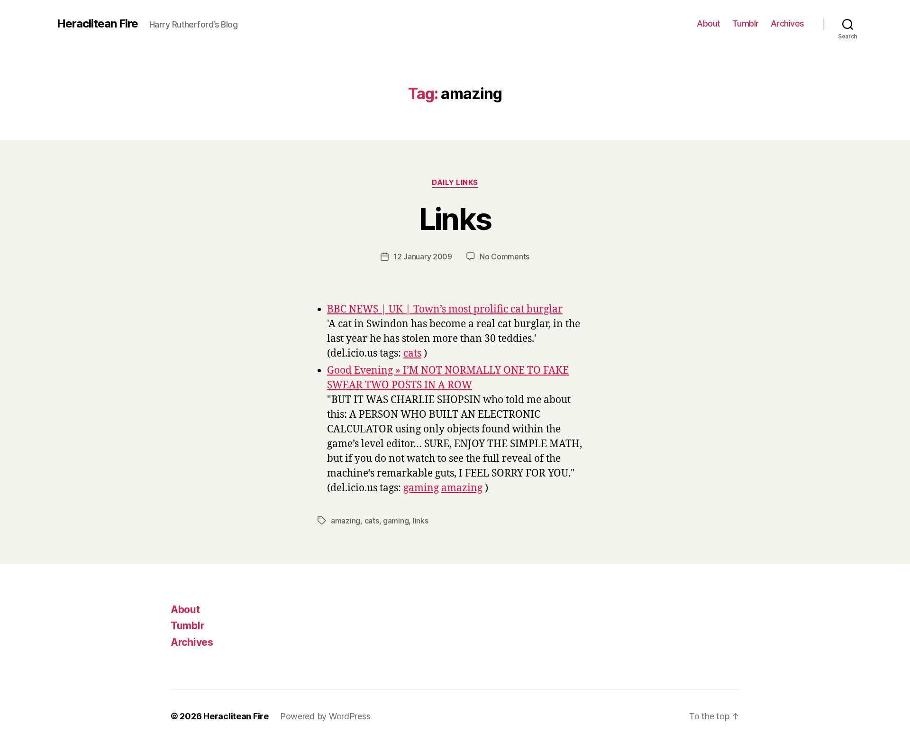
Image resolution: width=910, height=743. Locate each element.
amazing (461, 488)
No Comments (504, 256)
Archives (787, 23)
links (420, 520)
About (708, 23)
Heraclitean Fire (97, 23)
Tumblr (745, 23)
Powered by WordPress (325, 716)
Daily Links (455, 182)
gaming (421, 488)
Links (455, 219)
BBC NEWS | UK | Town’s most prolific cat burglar (445, 309)
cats (412, 353)
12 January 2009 (422, 256)
